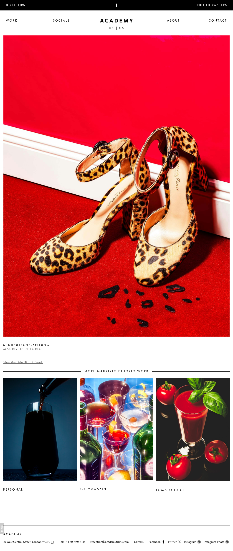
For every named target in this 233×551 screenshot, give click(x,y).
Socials (61, 20)
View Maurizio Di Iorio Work (23, 362)
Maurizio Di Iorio (22, 349)
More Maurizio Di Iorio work (116, 371)
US (121, 28)
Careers (139, 542)
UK (111, 28)
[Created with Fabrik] (2, 528)
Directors (15, 5)
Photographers (212, 5)
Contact (218, 20)
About (173, 20)
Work (12, 20)
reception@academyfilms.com (109, 542)
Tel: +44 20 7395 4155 (72, 542)
